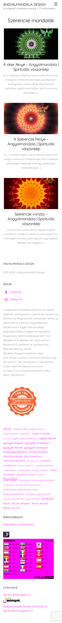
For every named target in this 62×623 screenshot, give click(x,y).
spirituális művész (43, 494)
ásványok (47, 498)
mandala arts (10, 465)
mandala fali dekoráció (44, 466)
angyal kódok (24, 434)
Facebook (15, 292)
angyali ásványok (10, 434)
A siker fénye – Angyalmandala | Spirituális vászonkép (31, 67)
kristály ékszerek (37, 451)
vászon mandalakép (32, 499)
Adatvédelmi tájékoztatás (18, 524)
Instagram (15, 299)
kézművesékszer (33, 456)
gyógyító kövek (13, 447)
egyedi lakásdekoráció (29, 438)
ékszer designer (21, 503)
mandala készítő (23, 470)
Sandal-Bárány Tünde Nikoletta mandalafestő (36, 480)
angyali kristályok (20, 429)
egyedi (15, 438)
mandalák (8, 474)
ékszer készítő (40, 503)
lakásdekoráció (33, 461)
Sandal (10, 479)
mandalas (53, 470)
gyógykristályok (13, 443)
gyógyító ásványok (36, 447)
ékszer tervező (11, 507)
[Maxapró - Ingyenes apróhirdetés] (31, 600)
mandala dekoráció (26, 466)
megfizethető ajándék (25, 475)
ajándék (7, 428)
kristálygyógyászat (15, 452)
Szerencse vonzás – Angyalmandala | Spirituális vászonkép (31, 218)
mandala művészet (40, 470)
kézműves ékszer (13, 456)
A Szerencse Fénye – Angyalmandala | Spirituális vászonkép (31, 144)
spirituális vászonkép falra (13, 499)
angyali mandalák (36, 429)
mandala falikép (9, 470)
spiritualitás (30, 494)
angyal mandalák (41, 433)
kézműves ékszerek (14, 460)
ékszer (7, 503)
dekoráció (7, 438)
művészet (40, 475)
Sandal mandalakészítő (13, 494)
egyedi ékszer (47, 438)
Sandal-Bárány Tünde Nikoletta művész (20, 489)
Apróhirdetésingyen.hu (16, 594)
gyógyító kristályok (37, 443)
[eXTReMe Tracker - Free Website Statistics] (6, 536)
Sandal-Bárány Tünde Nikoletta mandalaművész (22, 485)
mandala (45, 460)
